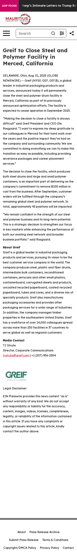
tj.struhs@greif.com (16, 355)
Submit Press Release (23, 540)
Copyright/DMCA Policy (19, 548)
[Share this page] (71, 33)
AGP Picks (9, 5)
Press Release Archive (44, 532)
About (21, 532)
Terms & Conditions (55, 540)
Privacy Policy (49, 548)
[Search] (53, 33)
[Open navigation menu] (6, 33)
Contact (68, 548)
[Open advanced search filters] (61, 33)
